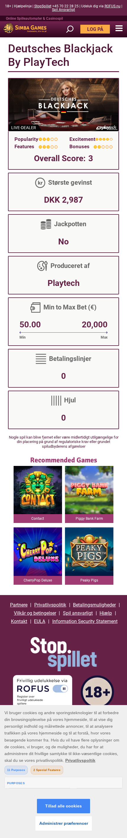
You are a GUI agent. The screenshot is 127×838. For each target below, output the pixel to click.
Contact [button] (37, 519)
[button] (119, 28)
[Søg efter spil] (72, 29)
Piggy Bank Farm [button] (89, 519)
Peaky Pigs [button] (89, 580)
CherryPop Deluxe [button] (38, 580)
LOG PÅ (95, 29)
